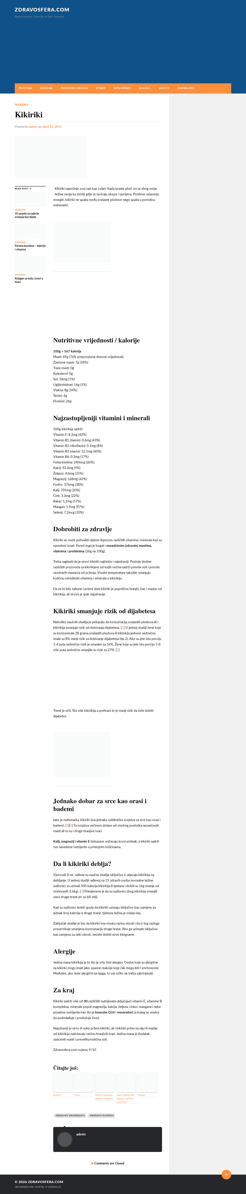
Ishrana (46, 88)
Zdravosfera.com (42, 9)
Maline (141, 1095)
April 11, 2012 (52, 126)
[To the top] (226, 1174)
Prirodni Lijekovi (74, 88)
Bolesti (144, 88)
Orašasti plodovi (102, 1115)
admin (33, 126)
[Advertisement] (123, 47)
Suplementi (122, 88)
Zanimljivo (185, 88)
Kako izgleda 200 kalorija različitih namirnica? (125, 1098)
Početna (25, 88)
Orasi (77, 1095)
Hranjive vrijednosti (70, 1115)
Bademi (57, 1095)
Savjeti (164, 88)
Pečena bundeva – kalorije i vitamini (105, 1097)
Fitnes (101, 88)
